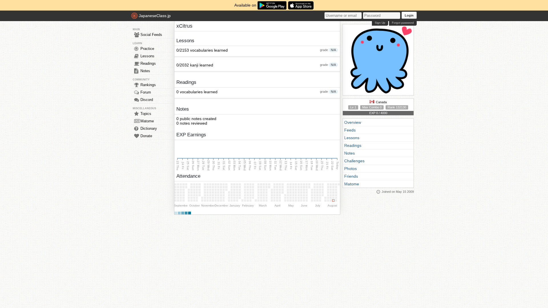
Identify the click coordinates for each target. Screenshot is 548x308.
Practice (147, 48)
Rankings (148, 85)
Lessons (147, 56)
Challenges (354, 161)
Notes (145, 71)
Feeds (350, 130)
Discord (146, 100)
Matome (147, 121)
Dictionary (148, 128)
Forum (145, 92)
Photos (350, 168)
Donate (146, 136)
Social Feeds (151, 35)
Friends (351, 176)
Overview (352, 122)
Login (409, 15)
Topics (145, 114)
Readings (148, 63)
